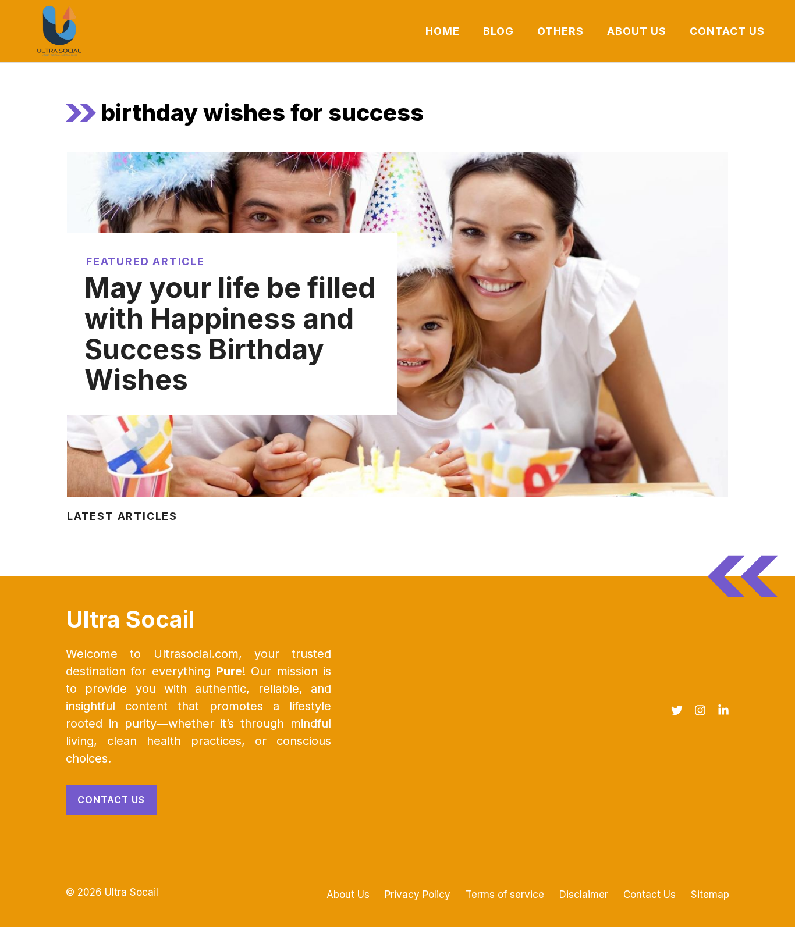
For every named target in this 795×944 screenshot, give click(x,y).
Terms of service (505, 894)
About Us (636, 31)
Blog (498, 31)
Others (560, 31)
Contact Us (727, 31)
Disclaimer (583, 894)
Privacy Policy (417, 894)
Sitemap (710, 894)
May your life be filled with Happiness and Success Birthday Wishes (229, 333)
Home (442, 31)
